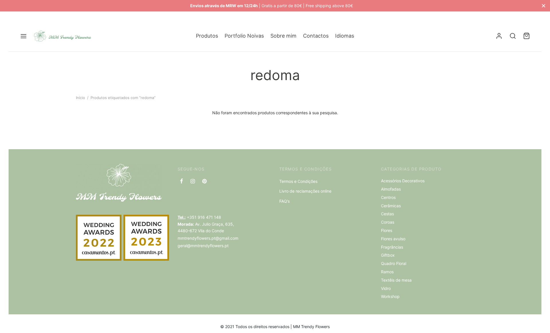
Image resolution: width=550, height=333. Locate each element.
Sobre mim (283, 36)
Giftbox (388, 255)
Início (80, 97)
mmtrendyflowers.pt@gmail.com (208, 238)
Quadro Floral (393, 263)
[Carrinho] (526, 35)
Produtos (207, 36)
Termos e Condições (298, 181)
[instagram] (192, 181)
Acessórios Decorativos (403, 180)
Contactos (316, 36)
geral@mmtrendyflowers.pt (203, 245)
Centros (388, 197)
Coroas (387, 222)
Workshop (390, 296)
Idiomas (344, 36)
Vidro (386, 288)
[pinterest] (204, 181)
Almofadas (391, 189)
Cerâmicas (391, 205)
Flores (386, 230)
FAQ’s (284, 201)
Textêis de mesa (396, 280)
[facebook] (181, 181)
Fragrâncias (392, 247)
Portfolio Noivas (244, 36)
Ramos (387, 271)
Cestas (387, 213)
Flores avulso (393, 238)
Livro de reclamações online (305, 191)
